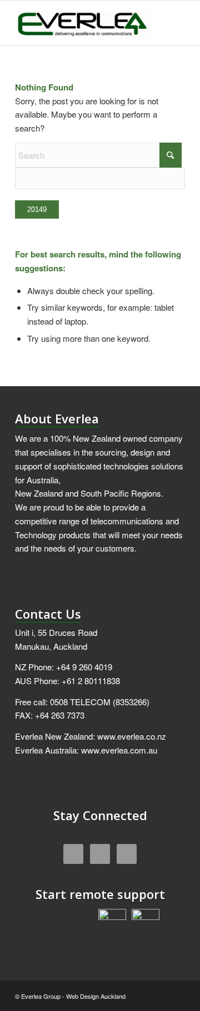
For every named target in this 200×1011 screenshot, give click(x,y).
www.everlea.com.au (119, 750)
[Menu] (169, 23)
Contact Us (48, 613)
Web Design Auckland (96, 996)
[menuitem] (169, 23)
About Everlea (57, 418)
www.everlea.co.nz (131, 736)
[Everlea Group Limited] (83, 23)
